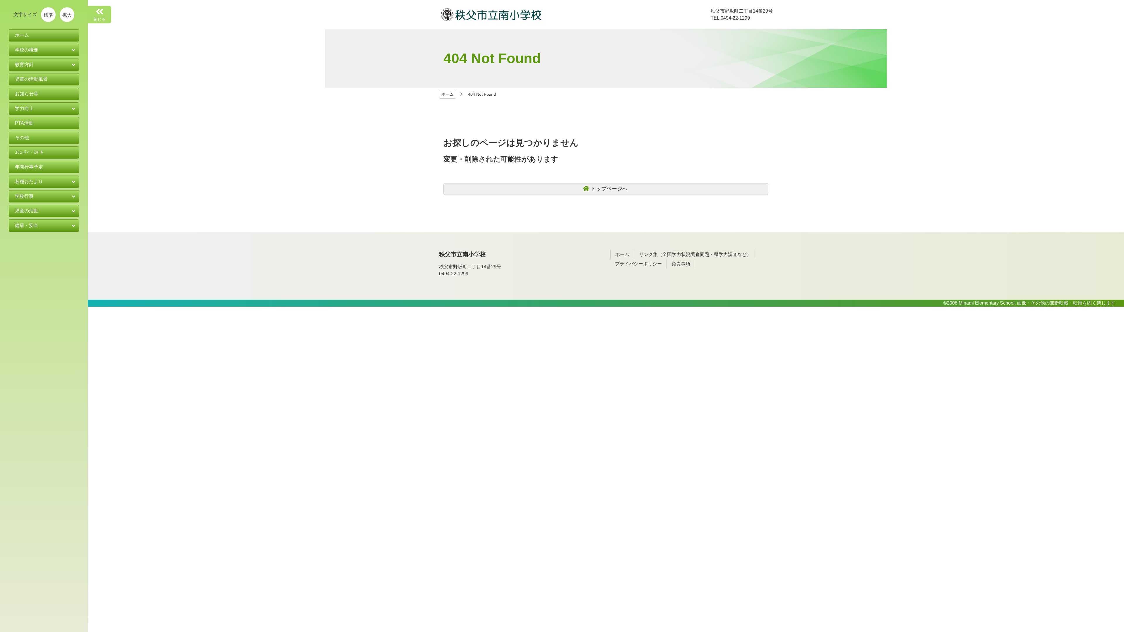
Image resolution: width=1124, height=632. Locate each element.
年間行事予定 (29, 166)
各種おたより (29, 181)
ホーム (447, 94)
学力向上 (24, 108)
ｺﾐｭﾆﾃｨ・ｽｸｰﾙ (29, 152)
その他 (22, 137)
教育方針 (24, 64)
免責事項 (680, 263)
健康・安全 (26, 225)
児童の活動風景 (31, 79)
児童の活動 (26, 210)
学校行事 (24, 196)
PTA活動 (24, 123)
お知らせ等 (26, 93)
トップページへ (609, 189)
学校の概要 (26, 49)
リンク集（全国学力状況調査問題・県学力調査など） (695, 254)
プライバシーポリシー (638, 263)
